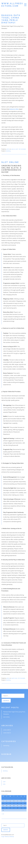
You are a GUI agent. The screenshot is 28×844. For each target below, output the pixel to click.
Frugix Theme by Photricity (7, 836)
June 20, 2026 (14, 149)
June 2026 (6, 730)
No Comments (22, 149)
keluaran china (14, 109)
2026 (4, 781)
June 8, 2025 (14, 678)
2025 (4, 784)
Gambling (8, 151)
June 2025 (6, 732)
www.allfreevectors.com (12, 4)
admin (7, 149)
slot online (10, 162)
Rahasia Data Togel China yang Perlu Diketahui (10, 19)
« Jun (2, 813)
